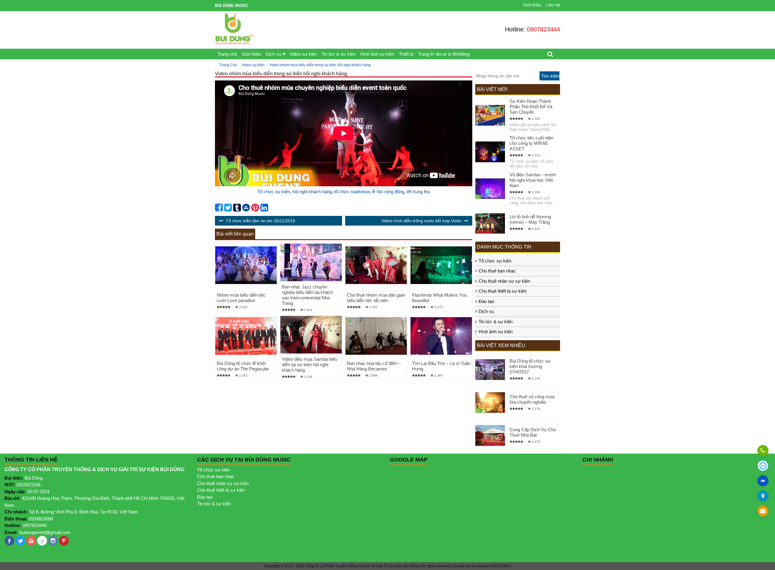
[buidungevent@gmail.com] (763, 511)
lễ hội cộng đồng (388, 191)
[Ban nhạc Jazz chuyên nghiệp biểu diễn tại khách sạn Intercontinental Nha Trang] (311, 262)
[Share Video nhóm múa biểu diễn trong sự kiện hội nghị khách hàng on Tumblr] (237, 209)
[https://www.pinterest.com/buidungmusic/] (64, 541)
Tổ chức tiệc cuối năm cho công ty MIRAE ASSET (532, 143)
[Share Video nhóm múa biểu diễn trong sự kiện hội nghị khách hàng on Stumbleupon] (246, 209)
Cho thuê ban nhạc (497, 270)
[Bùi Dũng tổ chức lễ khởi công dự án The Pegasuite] (246, 336)
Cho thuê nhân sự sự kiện (504, 281)
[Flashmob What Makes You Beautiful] (441, 265)
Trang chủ (227, 54)
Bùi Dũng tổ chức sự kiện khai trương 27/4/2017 (530, 366)
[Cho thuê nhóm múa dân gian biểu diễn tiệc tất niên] (376, 265)
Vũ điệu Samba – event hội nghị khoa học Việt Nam (533, 180)
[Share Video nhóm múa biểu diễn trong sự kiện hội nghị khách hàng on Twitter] (228, 209)
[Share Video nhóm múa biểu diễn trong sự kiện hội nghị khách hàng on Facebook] (219, 209)
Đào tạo (486, 301)
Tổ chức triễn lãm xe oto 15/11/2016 (260, 220)
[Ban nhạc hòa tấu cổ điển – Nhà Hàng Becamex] (376, 336)
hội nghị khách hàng (312, 191)
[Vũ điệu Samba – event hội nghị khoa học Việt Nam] (490, 188)
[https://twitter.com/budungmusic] (20, 541)
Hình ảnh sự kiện (377, 54)
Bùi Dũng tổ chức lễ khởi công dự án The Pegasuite (243, 366)
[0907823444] (763, 451)
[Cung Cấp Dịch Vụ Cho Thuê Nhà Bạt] (490, 435)
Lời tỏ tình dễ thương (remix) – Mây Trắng (530, 219)
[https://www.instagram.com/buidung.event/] (53, 541)
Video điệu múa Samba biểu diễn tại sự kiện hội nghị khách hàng (309, 365)
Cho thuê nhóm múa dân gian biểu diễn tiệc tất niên (376, 297)
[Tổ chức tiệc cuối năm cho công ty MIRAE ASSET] (490, 152)
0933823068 (41, 518)
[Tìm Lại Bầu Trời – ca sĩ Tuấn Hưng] (441, 336)
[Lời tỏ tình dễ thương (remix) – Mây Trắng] (490, 223)
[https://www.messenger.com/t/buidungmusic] (763, 485)
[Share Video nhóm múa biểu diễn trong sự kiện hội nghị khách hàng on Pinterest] (255, 209)
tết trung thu (418, 191)
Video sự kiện (303, 54)
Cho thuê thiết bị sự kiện (502, 291)
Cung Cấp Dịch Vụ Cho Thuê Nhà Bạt (533, 432)
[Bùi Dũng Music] (234, 29)
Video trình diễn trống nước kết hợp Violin (421, 220)
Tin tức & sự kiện (338, 54)
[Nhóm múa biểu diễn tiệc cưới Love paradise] (246, 265)
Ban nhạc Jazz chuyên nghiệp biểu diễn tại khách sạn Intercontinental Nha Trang (307, 295)
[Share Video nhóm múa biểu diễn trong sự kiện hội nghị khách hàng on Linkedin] (264, 209)
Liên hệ (553, 4)
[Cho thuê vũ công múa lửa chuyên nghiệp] (490, 402)
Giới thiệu (532, 4)
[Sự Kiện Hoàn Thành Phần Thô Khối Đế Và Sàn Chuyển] (490, 115)
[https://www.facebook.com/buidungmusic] (9, 541)
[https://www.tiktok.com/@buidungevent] (42, 541)
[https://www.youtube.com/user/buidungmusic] (31, 541)
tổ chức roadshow (352, 191)
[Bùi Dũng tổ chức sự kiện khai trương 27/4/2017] (490, 369)
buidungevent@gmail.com (45, 532)
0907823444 (543, 29)
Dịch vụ (273, 54)
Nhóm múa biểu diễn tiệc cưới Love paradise (241, 297)
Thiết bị (406, 54)
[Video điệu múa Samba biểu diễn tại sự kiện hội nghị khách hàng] (311, 334)
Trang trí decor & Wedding (444, 54)
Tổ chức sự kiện (273, 191)
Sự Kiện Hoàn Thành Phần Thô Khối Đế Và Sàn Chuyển (531, 107)
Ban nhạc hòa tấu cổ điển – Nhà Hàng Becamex (374, 366)
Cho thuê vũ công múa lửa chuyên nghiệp (532, 399)
